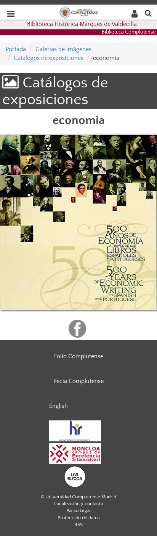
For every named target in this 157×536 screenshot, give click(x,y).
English (58, 405)
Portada (16, 49)
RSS (78, 524)
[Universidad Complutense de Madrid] (78, 11)
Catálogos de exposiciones (48, 58)
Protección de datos (79, 517)
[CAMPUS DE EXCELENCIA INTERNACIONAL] (75, 453)
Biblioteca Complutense (128, 32)
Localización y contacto (78, 503)
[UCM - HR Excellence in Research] (75, 430)
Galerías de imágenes (63, 49)
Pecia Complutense (78, 381)
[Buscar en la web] (148, 13)
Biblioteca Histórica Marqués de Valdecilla (82, 24)
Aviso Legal (79, 510)
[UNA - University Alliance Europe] (74, 476)
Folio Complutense (78, 356)
